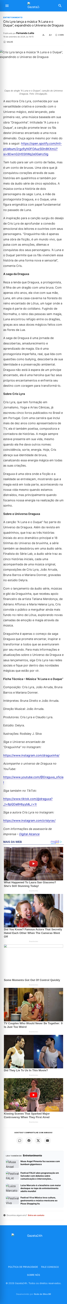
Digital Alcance (29, 834)
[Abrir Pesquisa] (60, 5)
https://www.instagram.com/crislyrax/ (29, 820)
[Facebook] (29, 1140)
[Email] (47, 1140)
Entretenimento (13, 17)
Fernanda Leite (25, 33)
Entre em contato (36, 1215)
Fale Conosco (50, 1266)
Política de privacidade (23, 1266)
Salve (10, 42)
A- (43, 35)
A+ (50, 35)
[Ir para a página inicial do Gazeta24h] (33, 5)
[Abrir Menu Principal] (7, 5)
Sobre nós (33, 1274)
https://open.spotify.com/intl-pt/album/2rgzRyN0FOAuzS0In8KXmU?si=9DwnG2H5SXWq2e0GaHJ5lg (32, 149)
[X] (38, 1140)
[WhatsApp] (19, 1140)
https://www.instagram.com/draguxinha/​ (31, 755)
